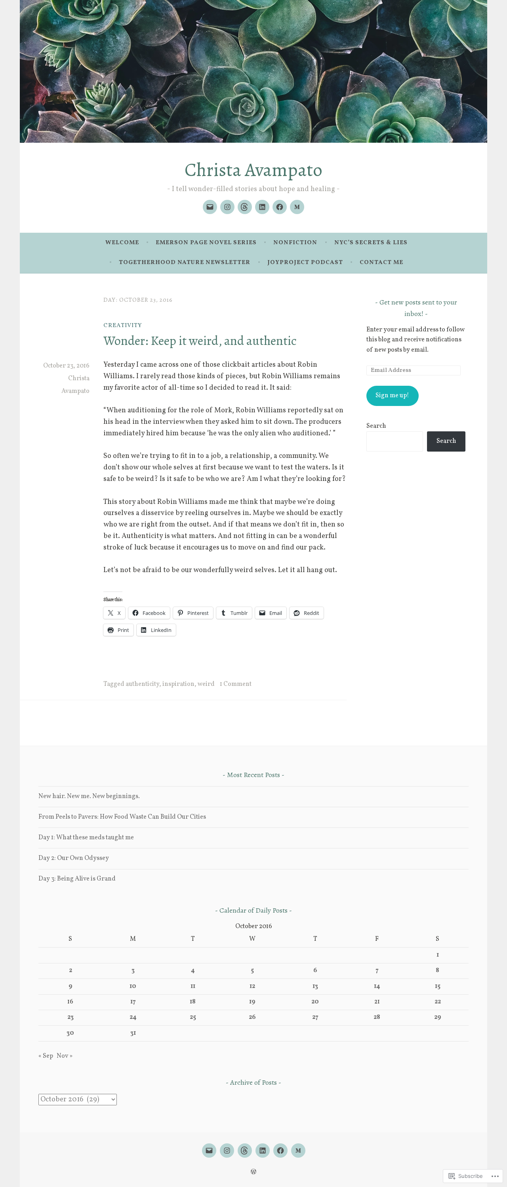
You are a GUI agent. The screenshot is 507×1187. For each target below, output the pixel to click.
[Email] (210, 207)
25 (193, 1017)
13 (315, 986)
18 (193, 1001)
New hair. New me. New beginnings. (89, 796)
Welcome (122, 243)
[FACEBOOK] (280, 1150)
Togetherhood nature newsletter (184, 262)
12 (252, 986)
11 (193, 986)
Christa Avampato (253, 169)
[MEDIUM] (298, 1150)
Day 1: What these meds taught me (86, 837)
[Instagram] (227, 207)
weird (206, 684)
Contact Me (381, 262)
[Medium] (297, 207)
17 (133, 1001)
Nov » (64, 1056)
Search (376, 426)
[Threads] (245, 207)
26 (252, 1017)
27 (315, 1017)
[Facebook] (280, 207)
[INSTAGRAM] (227, 1150)
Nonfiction (295, 243)
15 (437, 986)
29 (437, 1017)
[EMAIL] (209, 1150)
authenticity (142, 684)
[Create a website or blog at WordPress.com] (253, 1172)
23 (70, 1017)
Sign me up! (392, 395)
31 (133, 1033)
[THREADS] (245, 1150)
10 (133, 986)
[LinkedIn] (262, 207)
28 (377, 1017)
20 (315, 1001)
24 (133, 1017)
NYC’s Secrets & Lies (371, 243)
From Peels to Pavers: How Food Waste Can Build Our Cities (122, 817)
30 (70, 1033)
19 (252, 1001)
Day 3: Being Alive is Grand (77, 879)
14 (377, 986)
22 (438, 1001)
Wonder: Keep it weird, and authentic (200, 340)
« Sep (45, 1056)
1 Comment (236, 684)
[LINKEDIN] (263, 1150)
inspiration (178, 684)
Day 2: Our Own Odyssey (73, 858)
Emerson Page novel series (206, 243)
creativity (122, 326)
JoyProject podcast (305, 262)
